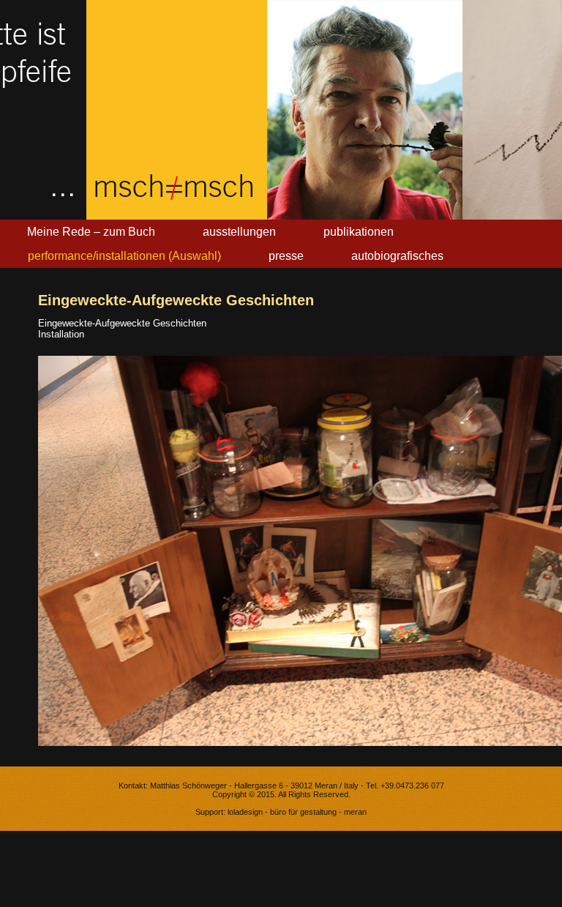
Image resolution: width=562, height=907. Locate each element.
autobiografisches (397, 256)
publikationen (358, 231)
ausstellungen (239, 231)
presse (286, 256)
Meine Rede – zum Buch (91, 231)
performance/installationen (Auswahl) (124, 256)
